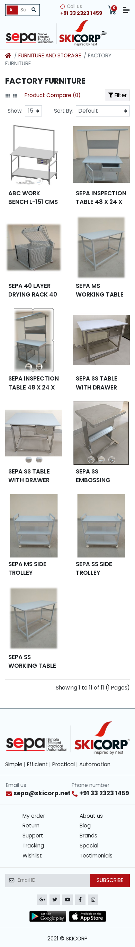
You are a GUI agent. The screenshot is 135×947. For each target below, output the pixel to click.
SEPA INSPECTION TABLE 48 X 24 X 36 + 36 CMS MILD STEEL (101, 197)
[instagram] (93, 899)
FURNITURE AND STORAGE (49, 55)
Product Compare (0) (53, 95)
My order (33, 815)
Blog (85, 825)
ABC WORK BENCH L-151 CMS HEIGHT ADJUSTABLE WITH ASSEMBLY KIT (33, 197)
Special (89, 845)
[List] (15, 95)
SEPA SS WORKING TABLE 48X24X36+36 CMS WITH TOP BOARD (32, 661)
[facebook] (80, 899)
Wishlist (32, 855)
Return (30, 825)
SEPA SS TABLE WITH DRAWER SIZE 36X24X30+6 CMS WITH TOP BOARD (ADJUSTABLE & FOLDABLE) (101, 383)
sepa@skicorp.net (42, 793)
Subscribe (110, 880)
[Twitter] (55, 899)
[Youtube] (67, 899)
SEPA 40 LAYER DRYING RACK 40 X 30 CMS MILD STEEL (32, 290)
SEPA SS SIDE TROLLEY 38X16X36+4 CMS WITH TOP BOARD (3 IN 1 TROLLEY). (101, 568)
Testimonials (96, 855)
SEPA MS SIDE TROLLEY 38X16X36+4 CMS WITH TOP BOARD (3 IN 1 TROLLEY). (33, 568)
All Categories (13, 10)
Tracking (33, 845)
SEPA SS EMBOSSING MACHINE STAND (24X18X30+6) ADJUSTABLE (100, 476)
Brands (88, 835)
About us (91, 815)
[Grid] (7, 95)
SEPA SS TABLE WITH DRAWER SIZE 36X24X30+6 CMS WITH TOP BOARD (33, 476)
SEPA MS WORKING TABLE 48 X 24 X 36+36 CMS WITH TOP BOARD (100, 290)
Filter (120, 95)
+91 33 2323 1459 (104, 793)
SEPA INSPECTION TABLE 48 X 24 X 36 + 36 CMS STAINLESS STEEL (33, 383)
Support (32, 835)
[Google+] (42, 899)
